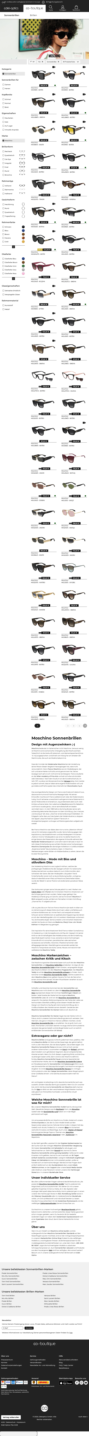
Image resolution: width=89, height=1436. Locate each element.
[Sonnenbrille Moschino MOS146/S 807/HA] (43, 211)
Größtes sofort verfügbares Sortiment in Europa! (23, 2)
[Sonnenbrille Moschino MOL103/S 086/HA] (73, 293)
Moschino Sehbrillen (54, 965)
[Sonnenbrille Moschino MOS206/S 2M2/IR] (43, 457)
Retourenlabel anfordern (68, 1360)
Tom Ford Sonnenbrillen (11, 1281)
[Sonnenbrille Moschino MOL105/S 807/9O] (73, 238)
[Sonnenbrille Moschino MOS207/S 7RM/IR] (43, 183)
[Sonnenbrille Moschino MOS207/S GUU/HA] (73, 648)
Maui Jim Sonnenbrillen (52, 1279)
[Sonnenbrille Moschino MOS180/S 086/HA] (73, 621)
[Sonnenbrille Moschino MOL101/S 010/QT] (73, 484)
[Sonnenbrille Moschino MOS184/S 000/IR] (43, 539)
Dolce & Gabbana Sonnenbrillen (55, 1276)
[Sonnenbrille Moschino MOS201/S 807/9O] (43, 402)
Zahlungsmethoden (48, 1203)
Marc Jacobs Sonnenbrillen (53, 1284)
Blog (66, 1127)
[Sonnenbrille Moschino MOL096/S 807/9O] (73, 402)
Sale (6, 122)
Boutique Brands (68, 1209)
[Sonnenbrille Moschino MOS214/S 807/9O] (73, 676)
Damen (8, 84)
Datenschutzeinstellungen (11, 1365)
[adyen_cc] (3, 1382)
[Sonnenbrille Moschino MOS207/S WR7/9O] (43, 566)
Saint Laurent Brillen (52, 1298)
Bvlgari (74, 1049)
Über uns (5, 1356)
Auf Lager (9, 126)
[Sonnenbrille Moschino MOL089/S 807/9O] (43, 430)
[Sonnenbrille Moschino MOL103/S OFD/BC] (73, 566)
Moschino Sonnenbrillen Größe (51, 1184)
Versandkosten (35, 1362)
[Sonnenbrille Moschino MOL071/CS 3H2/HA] (73, 375)
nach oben (82, 1417)
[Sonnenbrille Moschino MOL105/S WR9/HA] (73, 183)
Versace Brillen (50, 1295)
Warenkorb (76, 10)
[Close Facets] (13, 62)
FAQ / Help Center (66, 1365)
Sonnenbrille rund (51, 1112)
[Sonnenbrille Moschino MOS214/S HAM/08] (43, 594)
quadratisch (9, 212)
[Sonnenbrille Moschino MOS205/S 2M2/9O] (43, 512)
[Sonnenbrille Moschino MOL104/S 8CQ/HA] (43, 265)
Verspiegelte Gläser (12, 294)
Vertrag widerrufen (11, 1417)
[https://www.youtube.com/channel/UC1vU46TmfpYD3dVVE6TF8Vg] (86, 1383)
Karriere (4, 1362)
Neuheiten (9, 118)
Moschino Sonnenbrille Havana (58, 1069)
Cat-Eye (8, 159)
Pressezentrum (7, 1360)
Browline (75, 1109)
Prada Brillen (7, 1301)
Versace (67, 781)
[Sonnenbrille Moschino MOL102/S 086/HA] (73, 703)
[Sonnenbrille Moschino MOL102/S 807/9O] (43, 156)
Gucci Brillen (7, 1304)
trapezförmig (10, 216)
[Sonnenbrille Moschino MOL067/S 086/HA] (43, 348)
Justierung (70, 1135)
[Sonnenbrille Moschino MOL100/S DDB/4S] (43, 484)
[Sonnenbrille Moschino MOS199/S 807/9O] (73, 430)
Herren (7, 88)
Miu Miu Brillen (8, 1298)
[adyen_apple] (26, 1382)
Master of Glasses (75, 1130)
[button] (11, 8)
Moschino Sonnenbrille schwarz (57, 972)
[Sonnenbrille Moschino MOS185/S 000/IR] (43, 129)
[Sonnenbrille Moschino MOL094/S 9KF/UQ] (73, 457)
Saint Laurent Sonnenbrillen (13, 1284)
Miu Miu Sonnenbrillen (10, 1276)
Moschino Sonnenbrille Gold (43, 967)
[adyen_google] (4, 1386)
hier (38, 1089)
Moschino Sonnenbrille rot (69, 998)
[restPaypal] (19, 1382)
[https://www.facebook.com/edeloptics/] (77, 1383)
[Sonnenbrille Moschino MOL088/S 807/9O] (73, 101)
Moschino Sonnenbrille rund (45, 982)
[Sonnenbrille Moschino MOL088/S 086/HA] (43, 101)
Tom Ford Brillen (8, 1295)
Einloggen (62, 10)
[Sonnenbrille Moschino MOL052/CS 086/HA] (73, 265)
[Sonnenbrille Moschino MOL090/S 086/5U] (43, 703)
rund (7, 208)
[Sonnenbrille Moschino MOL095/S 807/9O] (43, 320)
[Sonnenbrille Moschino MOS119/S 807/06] (73, 129)
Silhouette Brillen (51, 1304)
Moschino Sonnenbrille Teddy (55, 975)
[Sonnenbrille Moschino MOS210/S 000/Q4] (73, 512)
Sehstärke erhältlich (12, 291)
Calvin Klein (36, 892)
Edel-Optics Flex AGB (9, 1425)
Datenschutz (11, 1422)
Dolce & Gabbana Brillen (11, 1307)
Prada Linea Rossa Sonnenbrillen (55, 1273)
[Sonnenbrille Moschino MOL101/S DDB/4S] (43, 676)
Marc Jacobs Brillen (51, 1301)
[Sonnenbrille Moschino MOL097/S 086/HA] (43, 621)
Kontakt (4, 1368)
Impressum (21, 1422)
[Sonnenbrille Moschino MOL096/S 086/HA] (73, 348)
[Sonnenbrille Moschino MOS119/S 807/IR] (43, 74)
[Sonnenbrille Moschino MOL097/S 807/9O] (43, 648)
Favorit (57, 1150)
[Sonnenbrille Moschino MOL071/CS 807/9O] (43, 375)
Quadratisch (9, 155)
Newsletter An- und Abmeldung (42, 1365)
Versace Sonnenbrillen (51, 1281)
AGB (3, 1422)
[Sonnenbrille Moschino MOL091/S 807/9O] (73, 320)
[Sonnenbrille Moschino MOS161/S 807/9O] (73, 74)
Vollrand (8, 186)
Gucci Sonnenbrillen (9, 1279)
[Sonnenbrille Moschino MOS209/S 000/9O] (73, 539)
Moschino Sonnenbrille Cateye (69, 1061)
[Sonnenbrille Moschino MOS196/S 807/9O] (73, 211)
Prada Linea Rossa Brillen (54, 1307)
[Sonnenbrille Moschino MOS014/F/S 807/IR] (43, 238)
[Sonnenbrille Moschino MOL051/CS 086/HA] (73, 594)
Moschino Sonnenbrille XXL (42, 1023)
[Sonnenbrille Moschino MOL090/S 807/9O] (73, 156)
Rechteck (8, 151)
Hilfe (61, 1356)
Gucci (64, 1049)
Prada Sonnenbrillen (10, 1273)
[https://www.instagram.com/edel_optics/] (81, 1383)
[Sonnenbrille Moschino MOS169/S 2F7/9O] (43, 293)
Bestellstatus (64, 1368)
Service (33, 1356)
